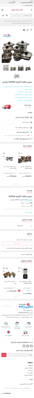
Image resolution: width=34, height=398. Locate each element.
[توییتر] (24, 346)
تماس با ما (30, 373)
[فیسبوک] (31, 346)
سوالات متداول (29, 368)
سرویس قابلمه (7, 21)
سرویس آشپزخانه (16, 21)
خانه (31, 21)
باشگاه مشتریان (28, 375)
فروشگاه (30, 365)
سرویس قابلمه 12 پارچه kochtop (23, 94)
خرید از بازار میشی (23, 92)
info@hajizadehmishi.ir (27, 3)
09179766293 (12, 3)
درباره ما (30, 370)
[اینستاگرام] (27, 346)
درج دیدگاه (17, 243)
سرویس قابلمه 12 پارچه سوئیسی (23, 97)
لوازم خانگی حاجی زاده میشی (24, 100)
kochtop (26, 86)
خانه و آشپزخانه (25, 21)
